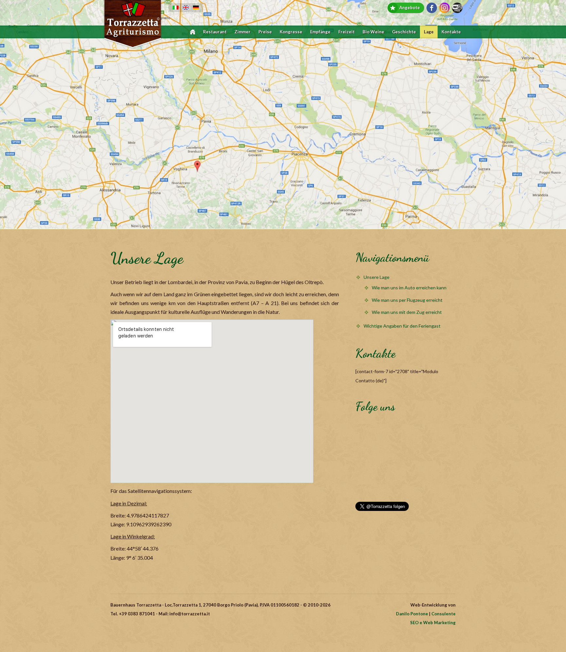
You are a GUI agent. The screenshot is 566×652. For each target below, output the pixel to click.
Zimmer (243, 31)
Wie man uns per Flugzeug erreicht (407, 300)
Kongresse (291, 31)
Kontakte (451, 31)
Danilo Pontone (412, 613)
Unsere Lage (376, 277)
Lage (429, 31)
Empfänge (320, 31)
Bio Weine (373, 31)
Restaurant (215, 31)
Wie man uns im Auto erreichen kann (409, 287)
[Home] (192, 31)
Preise (265, 31)
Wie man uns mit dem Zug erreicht (407, 312)
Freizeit (346, 31)
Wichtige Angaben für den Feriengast (402, 326)
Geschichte (404, 31)
